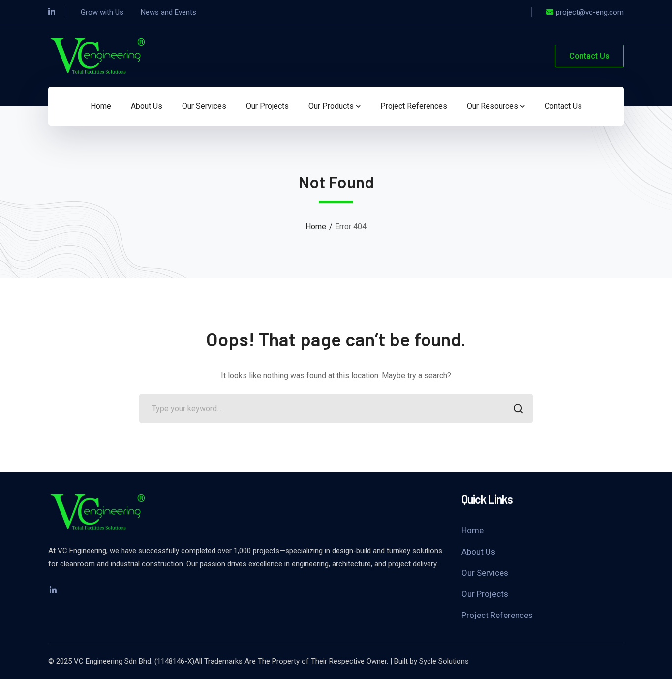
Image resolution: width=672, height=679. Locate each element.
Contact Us (589, 56)
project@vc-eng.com (590, 12)
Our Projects (484, 594)
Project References (497, 615)
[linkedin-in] (53, 590)
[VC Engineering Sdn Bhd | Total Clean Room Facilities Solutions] (97, 55)
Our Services (484, 573)
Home (315, 226)
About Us (478, 551)
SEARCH (518, 408)
